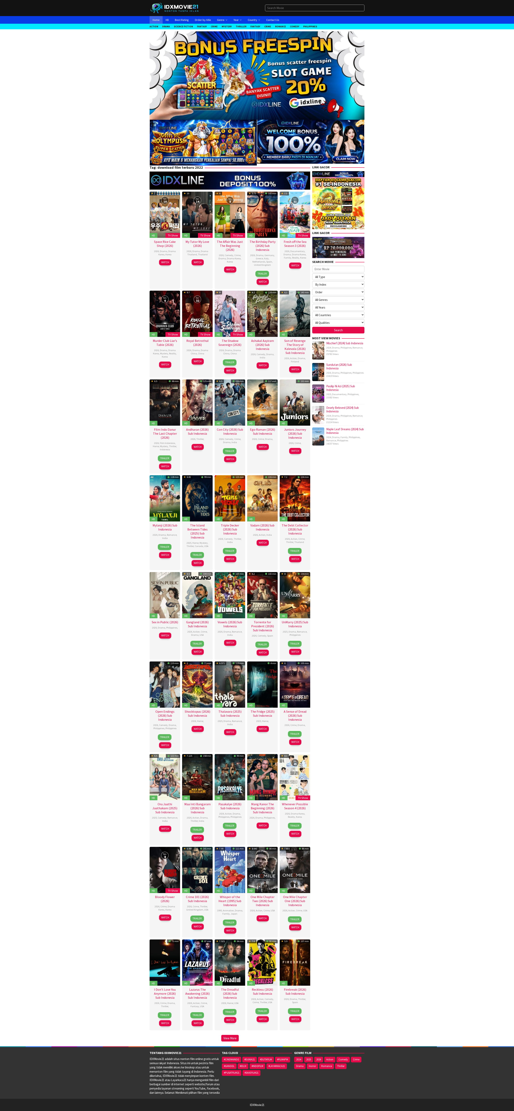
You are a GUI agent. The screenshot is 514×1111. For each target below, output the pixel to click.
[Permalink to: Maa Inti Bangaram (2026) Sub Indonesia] (197, 777)
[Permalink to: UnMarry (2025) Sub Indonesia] (294, 595)
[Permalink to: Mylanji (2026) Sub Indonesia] (164, 498)
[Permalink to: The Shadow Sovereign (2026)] (229, 313)
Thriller (172, 446)
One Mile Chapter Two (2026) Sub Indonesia (262, 901)
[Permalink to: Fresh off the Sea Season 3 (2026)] (294, 214)
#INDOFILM (257, 1066)
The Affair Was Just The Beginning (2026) (230, 246)
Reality (295, 257)
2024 (328, 347)
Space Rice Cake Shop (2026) (165, 244)
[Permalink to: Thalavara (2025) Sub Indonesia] (229, 684)
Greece (259, 258)
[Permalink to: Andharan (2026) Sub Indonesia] (197, 402)
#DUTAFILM (266, 1059)
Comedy (229, 255)
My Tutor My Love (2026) (197, 244)
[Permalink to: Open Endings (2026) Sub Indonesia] (164, 684)
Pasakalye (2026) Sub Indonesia (229, 806)
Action (293, 358)
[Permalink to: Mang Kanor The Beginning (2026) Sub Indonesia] (262, 777)
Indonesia (165, 449)
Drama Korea (234, 258)
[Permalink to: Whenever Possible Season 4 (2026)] (294, 777)
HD (153, 235)
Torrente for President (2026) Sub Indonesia (262, 626)
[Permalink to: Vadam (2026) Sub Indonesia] (262, 498)
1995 (219, 910)
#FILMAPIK (282, 1059)
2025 (189, 542)
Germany (269, 255)
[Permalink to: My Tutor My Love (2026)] (197, 214)
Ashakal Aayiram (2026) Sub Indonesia (262, 345)
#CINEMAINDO (231, 1059)
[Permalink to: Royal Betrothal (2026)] (197, 313)
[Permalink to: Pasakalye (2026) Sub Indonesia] (229, 777)
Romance (172, 534)
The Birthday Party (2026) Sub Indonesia (262, 246)
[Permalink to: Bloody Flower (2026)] (164, 869)
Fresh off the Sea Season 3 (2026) (295, 244)
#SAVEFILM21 (251, 1072)
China (201, 353)
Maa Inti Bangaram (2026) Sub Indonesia (197, 808)
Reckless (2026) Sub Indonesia (262, 991)
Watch (165, 262)
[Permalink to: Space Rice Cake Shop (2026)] (164, 214)
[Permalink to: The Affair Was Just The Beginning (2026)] (229, 214)
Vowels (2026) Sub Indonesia (230, 624)
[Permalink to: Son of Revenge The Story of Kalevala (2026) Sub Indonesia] (294, 313)
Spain (269, 261)
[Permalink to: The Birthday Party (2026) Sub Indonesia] (262, 214)
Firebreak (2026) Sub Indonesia (295, 991)
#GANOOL (229, 1066)
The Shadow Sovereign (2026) (229, 343)
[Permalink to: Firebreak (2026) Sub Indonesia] (294, 962)
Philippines (171, 627)
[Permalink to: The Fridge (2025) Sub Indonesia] (262, 684)
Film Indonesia (167, 443)
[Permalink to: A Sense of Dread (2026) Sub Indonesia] (294, 684)
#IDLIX (243, 1066)
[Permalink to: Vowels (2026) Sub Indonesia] (229, 595)
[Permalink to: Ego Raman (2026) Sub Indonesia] (262, 402)
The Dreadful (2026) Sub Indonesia (230, 993)
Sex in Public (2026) (165, 622)
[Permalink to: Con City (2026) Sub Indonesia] (229, 402)
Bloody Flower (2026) (165, 899)
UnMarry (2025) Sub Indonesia (295, 624)
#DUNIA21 (249, 1059)
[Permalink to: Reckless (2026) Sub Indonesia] (262, 962)
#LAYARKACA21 (276, 1066)
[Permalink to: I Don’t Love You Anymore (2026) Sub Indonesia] (164, 962)
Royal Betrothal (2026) (197, 343)
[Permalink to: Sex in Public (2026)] (164, 595)
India (262, 357)
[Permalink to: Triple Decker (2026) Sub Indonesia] (229, 498)
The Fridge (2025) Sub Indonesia (262, 713)
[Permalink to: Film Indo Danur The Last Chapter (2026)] (164, 402)
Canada (199, 546)
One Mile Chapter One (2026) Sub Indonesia (295, 901)
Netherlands (258, 261)
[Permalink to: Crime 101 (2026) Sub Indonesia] (197, 869)
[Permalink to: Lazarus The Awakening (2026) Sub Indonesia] (197, 962)
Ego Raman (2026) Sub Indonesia (262, 431)
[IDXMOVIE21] (175, 8)
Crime (237, 255)
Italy (266, 258)
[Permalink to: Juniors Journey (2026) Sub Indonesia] (294, 402)
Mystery (164, 353)
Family (287, 257)
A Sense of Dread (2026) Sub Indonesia (295, 715)
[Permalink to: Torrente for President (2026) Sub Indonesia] (262, 595)
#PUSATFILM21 (231, 1072)
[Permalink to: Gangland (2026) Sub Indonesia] (197, 595)
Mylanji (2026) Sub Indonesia (165, 527)
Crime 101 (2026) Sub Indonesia (197, 899)
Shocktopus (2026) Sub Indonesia (197, 713)
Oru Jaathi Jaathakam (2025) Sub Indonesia (164, 808)
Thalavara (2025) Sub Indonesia (230, 713)
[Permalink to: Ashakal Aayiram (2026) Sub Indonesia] (262, 313)
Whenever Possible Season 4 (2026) (295, 806)
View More (230, 1038)
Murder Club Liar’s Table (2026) (165, 343)
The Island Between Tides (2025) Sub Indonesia (197, 531)
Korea (168, 254)
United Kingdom (262, 264)
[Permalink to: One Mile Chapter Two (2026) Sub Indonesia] (262, 869)
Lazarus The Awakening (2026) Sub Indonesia (197, 993)
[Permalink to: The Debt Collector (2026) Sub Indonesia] (294, 498)
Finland (295, 361)
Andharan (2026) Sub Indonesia (197, 431)
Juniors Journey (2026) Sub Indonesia (295, 433)
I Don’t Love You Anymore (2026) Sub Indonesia (165, 993)
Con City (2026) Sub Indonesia (230, 431)
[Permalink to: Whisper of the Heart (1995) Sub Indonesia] (229, 869)
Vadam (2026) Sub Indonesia (262, 527)
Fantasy (195, 1006)
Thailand (203, 254)
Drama (163, 251)
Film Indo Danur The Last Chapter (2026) (165, 433)
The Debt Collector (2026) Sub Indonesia (295, 529)
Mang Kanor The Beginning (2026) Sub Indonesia (262, 808)
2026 (156, 251)
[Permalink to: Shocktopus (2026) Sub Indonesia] (197, 684)
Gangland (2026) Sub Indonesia (197, 624)
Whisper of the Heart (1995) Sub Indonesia (229, 901)
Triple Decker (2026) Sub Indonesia (230, 529)
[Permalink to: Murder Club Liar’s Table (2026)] (164, 313)
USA (206, 546)
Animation (228, 910)
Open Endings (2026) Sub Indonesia (164, 715)
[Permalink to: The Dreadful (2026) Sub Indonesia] (229, 962)
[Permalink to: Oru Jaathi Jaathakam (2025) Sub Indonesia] (164, 777)
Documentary (297, 251)
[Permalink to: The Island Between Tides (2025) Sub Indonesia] (197, 498)
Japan (234, 913)
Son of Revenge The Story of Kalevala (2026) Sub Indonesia (295, 347)
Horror (156, 446)
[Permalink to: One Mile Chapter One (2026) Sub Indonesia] (294, 869)
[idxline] (310, 141)
